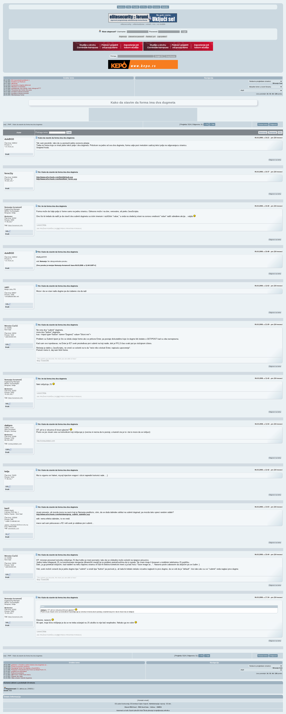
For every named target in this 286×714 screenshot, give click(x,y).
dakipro (44, 610)
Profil (7, 154)
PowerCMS (45, 360)
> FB (206, 124)
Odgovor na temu (275, 160)
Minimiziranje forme (17, 95)
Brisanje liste (277, 83)
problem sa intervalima (19, 671)
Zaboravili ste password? (136, 36)
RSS (154, 24)
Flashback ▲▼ (151, 36)
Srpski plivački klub (136, 710)
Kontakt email (143, 700)
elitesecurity (126, 24)
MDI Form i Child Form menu (21, 674)
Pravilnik (135, 7)
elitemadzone (138, 24)
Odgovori (273, 124)
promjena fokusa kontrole (20, 91)
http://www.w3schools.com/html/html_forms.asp (56, 179)
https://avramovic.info (15, 225)
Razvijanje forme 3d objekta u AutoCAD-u (25, 668)
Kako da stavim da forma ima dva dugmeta (27, 124)
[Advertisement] (143, 114)
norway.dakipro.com (15, 444)
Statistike (165, 7)
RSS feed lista (143, 707)
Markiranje (263, 132)
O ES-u (143, 7)
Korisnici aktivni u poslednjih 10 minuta (19, 683)
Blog (38, 360)
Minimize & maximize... (19, 87)
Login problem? (162, 36)
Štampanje (272, 132)
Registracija (123, 36)
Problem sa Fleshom (18, 82)
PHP (9, 124)
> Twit (212, 124)
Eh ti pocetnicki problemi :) (20, 80)
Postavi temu (263, 124)
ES (161, 707)
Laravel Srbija (41, 225)
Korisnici (156, 7)
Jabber (6, 525)
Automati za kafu (122, 710)
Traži (69, 132)
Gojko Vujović (143, 704)
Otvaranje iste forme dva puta (21, 90)
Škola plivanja (148, 710)
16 (267, 94)
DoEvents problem (17, 673)
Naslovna (121, 7)
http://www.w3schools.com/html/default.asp (54, 177)
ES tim (168, 704)
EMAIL (148, 24)
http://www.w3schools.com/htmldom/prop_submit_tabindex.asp (63, 514)
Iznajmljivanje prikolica (162, 710)
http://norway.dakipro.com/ (46, 441)
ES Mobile (161, 24)
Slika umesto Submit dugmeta (21, 678)
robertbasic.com (13, 528)
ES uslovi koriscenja (122, 704)
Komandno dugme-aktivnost (21, 85)
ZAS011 (30, 689)
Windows (14, 83)
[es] (5, 124)
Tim (149, 7)
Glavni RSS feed (130, 707)
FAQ (128, 7)
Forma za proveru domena (20, 666)
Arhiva (152, 707)
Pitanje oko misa (17, 676)
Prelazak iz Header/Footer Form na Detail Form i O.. (29, 670)
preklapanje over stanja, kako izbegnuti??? (26, 88)
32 (270, 94)
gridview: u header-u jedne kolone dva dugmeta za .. (29, 665)
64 (273, 94)
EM (158, 707)
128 (276, 94)
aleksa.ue (23, 689)
